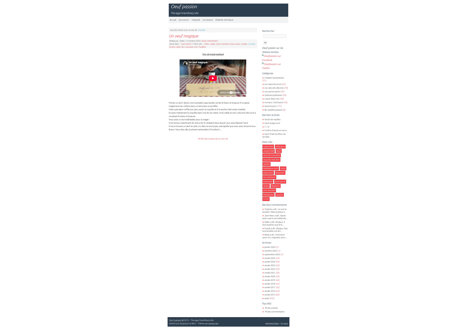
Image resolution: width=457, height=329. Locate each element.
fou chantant (269, 177)
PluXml (183, 323)
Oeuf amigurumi (272, 123)
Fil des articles (271, 308)
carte (283, 168)
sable (178, 47)
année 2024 (269, 261)
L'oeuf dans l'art (271, 99)
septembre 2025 (272, 254)
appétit (279, 195)
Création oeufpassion (274, 78)
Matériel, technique (224, 20)
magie (212, 44)
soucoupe (189, 47)
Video (206, 44)
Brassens (275, 186)
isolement (267, 181)
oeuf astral (280, 181)
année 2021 (269, 273)
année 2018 (269, 284)
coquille (244, 44)
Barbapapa (268, 195)
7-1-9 (266, 127)
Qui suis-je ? (184, 20)
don (182, 47)
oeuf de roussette (271, 155)
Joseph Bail (268, 151)
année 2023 (269, 265)
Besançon (280, 173)
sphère (266, 164)
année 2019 (269, 280)
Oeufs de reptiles (272, 119)
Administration (272, 323)
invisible (251, 44)
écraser (172, 47)
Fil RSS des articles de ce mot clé (213, 139)
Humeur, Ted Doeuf (273, 102)
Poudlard (202, 47)
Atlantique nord (270, 168)
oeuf (218, 44)
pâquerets (268, 173)
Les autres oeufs (272, 91)
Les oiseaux (207, 20)
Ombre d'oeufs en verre (275, 130)
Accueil (173, 20)
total (266, 298)
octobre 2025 (270, 251)
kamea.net (213, 323)
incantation (225, 44)
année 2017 (269, 287)
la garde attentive (271, 160)
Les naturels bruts (272, 84)
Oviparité (196, 20)
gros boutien (269, 190)
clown (266, 186)
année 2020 (269, 276)
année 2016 (269, 291)
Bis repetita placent (273, 110)
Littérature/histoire (273, 95)
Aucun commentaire (210, 41)
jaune (238, 44)
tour (195, 47)
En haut (284, 323)
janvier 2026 (269, 247)
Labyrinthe (268, 146)
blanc (232, 44)
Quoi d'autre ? (186, 44)
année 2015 (269, 294)
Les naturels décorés (274, 88)
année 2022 (269, 269)
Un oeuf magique (183, 36)
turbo (266, 199)
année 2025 (269, 258)
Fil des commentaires (274, 311)
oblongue (280, 146)
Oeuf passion (184, 6)
